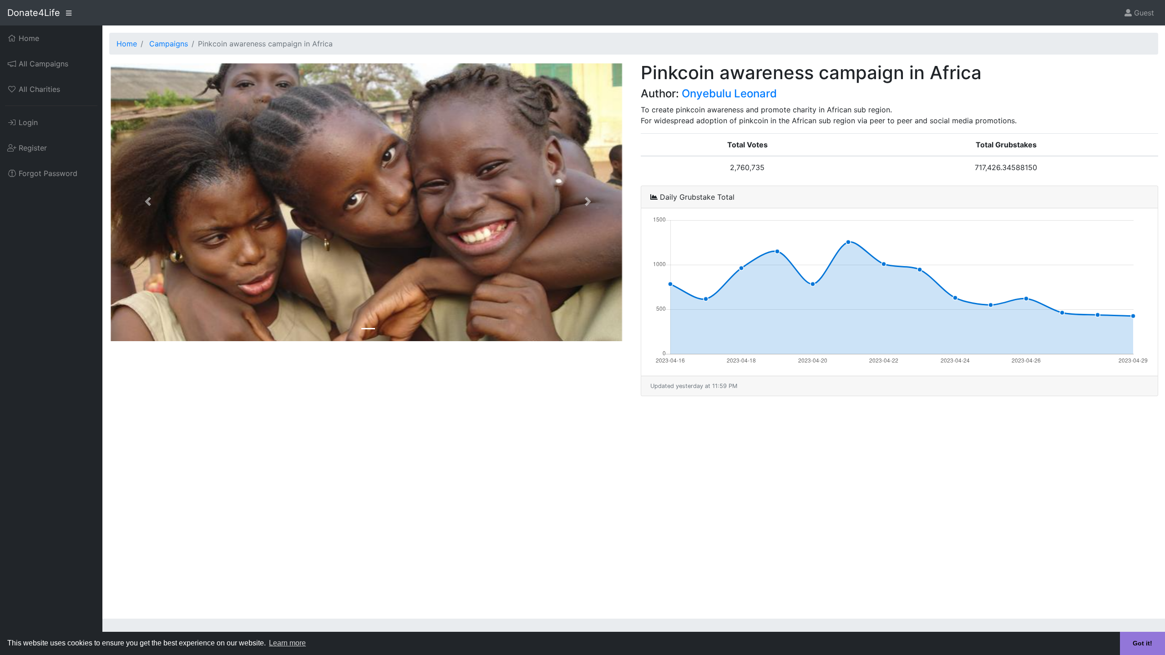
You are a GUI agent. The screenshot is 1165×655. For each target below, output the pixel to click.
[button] (148, 201)
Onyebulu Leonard (729, 93)
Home (126, 43)
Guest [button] (1143, 12)
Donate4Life (33, 12)
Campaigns (168, 43)
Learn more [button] (287, 643)
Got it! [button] (1142, 643)
